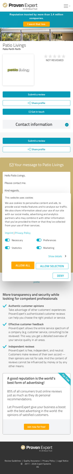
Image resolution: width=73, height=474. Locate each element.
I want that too (36, 24)
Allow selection (52, 266)
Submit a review (36, 94)
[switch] (38, 240)
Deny (60, 276)
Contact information (34, 124)
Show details (55, 256)
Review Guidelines (13, 460)
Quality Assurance (32, 460)
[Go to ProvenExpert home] (20, 7)
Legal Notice (62, 460)
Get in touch (37, 111)
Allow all (23, 265)
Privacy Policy (22, 233)
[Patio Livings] (18, 70)
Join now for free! (36, 426)
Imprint (9, 233)
